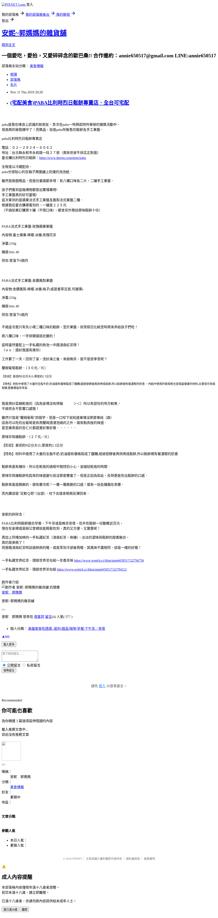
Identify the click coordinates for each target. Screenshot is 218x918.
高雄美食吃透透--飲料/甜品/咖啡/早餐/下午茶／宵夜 (66, 628)
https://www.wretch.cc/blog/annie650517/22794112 (92, 569)
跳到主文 (8, 45)
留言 (48, 617)
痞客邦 (39, 617)
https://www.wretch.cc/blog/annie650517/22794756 (109, 560)
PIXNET (77, 858)
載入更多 (8, 644)
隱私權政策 (133, 858)
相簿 (13, 74)
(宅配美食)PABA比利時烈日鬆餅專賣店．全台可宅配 (69, 103)
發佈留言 (8, 670)
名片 (13, 85)
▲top (5, 636)
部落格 (15, 79)
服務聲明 (149, 858)
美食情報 (36, 66)
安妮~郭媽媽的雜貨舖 (34, 33)
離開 (24, 909)
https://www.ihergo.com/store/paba (62, 158)
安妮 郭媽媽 (12, 592)
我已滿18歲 (10, 909)
